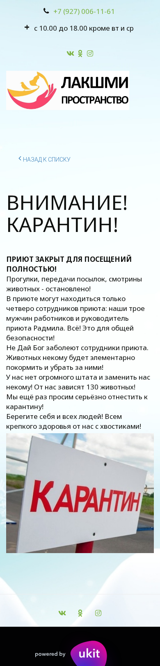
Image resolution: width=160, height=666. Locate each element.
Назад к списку (47, 159)
